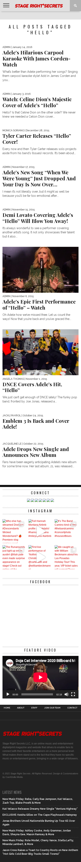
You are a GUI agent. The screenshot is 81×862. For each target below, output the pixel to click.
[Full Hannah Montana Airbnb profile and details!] (40, 531)
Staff (34, 708)
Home (7, 708)
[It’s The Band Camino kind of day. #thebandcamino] (67, 531)
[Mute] (66, 694)
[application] (40, 677)
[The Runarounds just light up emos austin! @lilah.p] (14, 557)
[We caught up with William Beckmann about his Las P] (67, 557)
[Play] (8, 694)
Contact (72, 708)
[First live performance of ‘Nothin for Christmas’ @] (40, 557)
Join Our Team (52, 708)
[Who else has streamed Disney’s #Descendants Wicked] (14, 531)
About (20, 708)
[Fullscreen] (73, 694)
